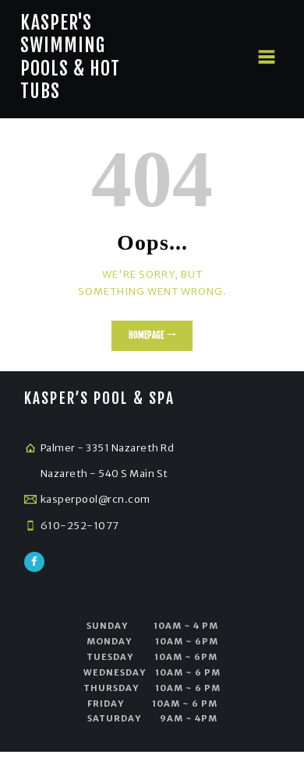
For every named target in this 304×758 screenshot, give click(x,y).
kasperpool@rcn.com (95, 499)
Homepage (146, 335)
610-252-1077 (80, 525)
